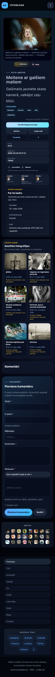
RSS (32, 669)
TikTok (40, 644)
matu (29, 110)
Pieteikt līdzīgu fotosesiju (27, 125)
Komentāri (10, 575)
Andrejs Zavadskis (33, 665)
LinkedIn (41, 638)
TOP (8, 568)
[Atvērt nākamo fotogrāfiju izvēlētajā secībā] (28, 34)
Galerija (9, 581)
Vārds (8, 401)
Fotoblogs (10, 561)
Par (7, 588)
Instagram (14, 638)
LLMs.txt (40, 669)
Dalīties (17, 131)
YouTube (28, 638)
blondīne (10, 110)
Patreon (24, 649)
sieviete (21, 110)
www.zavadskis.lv (19, 669)
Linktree (28, 644)
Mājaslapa (9, 431)
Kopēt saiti (38, 131)
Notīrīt (40, 512)
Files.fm (15, 644)
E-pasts (9, 414)
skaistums (11, 115)
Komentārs (11, 444)
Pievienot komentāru (18, 512)
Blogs (8, 615)
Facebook (16, 137)
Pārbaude (10, 469)
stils (36, 110)
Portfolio (9, 621)
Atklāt (8, 595)
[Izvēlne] (50, 5)
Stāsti (8, 608)
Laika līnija (10, 601)
